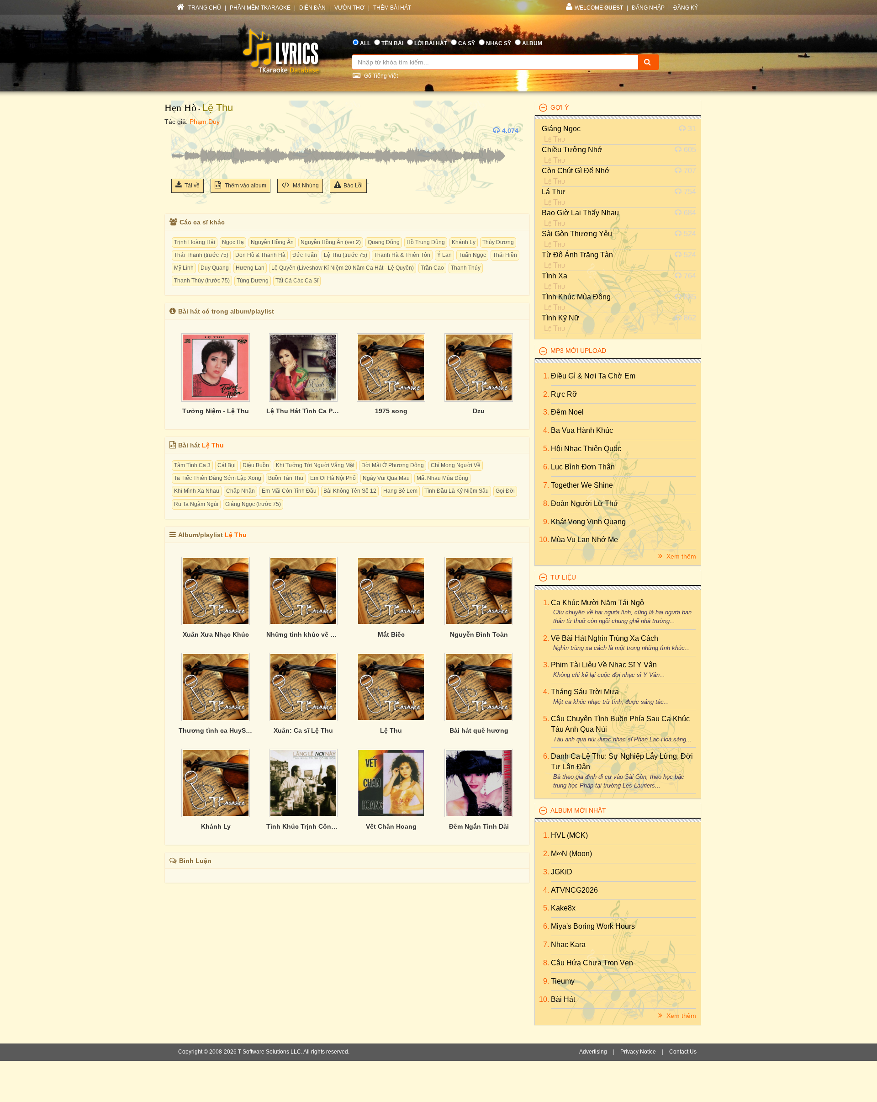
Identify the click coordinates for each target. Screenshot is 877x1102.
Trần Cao (432, 268)
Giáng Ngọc (561, 129)
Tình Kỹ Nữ (560, 318)
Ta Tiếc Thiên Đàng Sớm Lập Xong (217, 478)
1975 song (391, 411)
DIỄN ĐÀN (312, 8)
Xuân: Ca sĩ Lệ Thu (303, 730)
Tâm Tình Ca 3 (192, 465)
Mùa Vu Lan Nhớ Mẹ (584, 539)
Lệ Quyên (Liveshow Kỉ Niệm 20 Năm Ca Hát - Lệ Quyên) (342, 268)
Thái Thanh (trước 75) (201, 255)
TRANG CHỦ (204, 8)
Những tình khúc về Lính (303, 634)
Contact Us (683, 1052)
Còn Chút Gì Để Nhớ (576, 171)
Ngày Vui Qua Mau (386, 478)
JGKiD (561, 872)
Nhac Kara (568, 944)
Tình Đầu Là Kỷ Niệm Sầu (456, 491)
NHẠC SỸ (498, 43)
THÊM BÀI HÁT (392, 8)
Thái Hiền (505, 255)
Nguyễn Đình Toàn (479, 634)
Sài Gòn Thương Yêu (577, 234)
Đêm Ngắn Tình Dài (479, 826)
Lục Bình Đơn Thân (583, 467)
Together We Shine (582, 485)
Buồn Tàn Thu (285, 478)
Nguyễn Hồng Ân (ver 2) (331, 242)
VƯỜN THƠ (349, 8)
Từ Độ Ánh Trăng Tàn (577, 255)
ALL (365, 43)
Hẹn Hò (180, 107)
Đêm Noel (567, 412)
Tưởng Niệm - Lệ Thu (215, 411)
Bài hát (563, 999)
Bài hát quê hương (478, 730)
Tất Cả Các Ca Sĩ (296, 280)
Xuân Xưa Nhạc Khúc (216, 634)
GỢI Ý (559, 107)
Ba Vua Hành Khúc (582, 430)
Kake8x (563, 908)
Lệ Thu (217, 107)
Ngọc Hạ (233, 242)
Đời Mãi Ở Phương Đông (392, 465)
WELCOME (599, 8)
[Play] (180, 131)
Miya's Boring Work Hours (593, 926)
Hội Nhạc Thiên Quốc (586, 449)
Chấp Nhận (240, 491)
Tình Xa (554, 276)
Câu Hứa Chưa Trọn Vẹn (592, 963)
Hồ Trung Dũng (426, 242)
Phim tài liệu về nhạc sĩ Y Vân (604, 665)
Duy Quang (215, 268)
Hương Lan (250, 268)
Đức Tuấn (304, 255)
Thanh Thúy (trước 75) (202, 280)
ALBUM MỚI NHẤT (578, 810)
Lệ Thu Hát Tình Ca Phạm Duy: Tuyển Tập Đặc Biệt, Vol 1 (303, 411)
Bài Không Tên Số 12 (349, 491)
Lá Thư (553, 192)
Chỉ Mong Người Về (456, 465)
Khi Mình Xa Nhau (196, 491)
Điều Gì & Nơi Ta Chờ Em (593, 376)
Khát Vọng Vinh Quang (588, 522)
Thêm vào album (244, 185)
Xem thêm (680, 556)
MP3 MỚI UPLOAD (578, 350)
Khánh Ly (463, 242)
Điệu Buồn (256, 465)
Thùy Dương (498, 242)
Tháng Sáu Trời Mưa (585, 692)
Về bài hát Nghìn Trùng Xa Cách (604, 638)
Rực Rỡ (564, 394)
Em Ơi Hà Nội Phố (333, 478)
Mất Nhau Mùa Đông (442, 478)
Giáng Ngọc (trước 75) (253, 504)
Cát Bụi (226, 465)
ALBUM (532, 43)
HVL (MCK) (569, 835)
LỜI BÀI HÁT (430, 43)
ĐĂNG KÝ (685, 8)
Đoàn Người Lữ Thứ (584, 503)
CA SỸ (466, 43)
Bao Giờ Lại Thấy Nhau (580, 213)
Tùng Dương (253, 280)
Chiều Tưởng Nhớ (572, 150)
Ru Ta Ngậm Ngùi (196, 504)
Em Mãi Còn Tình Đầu (289, 491)
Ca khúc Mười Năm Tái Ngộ (597, 603)
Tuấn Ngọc (472, 255)
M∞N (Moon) (571, 853)
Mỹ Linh (184, 268)
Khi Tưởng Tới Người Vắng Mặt (315, 465)
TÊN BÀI (392, 43)
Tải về (192, 185)
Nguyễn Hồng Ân (272, 242)
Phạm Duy (205, 121)
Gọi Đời (505, 491)
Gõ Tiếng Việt (380, 76)
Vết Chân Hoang (391, 826)
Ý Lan (444, 255)
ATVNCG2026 (574, 890)
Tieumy (563, 981)
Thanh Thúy (466, 268)
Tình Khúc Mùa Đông (576, 297)
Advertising (593, 1052)
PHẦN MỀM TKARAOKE (260, 8)
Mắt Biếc (391, 634)
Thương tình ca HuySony (216, 730)
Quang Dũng (384, 242)
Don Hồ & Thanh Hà (260, 255)
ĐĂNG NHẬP (648, 8)
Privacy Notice (638, 1052)
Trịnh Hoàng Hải (194, 242)
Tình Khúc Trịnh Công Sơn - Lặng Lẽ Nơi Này (303, 826)
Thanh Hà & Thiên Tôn (402, 255)
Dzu (479, 411)
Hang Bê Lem (400, 491)
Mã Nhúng (305, 185)
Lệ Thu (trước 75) (345, 255)
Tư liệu (563, 577)
